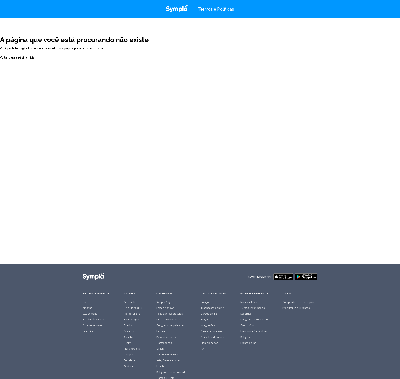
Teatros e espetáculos (169, 313)
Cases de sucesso (211, 331)
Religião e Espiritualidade (171, 372)
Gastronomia (164, 343)
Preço (204, 319)
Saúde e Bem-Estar (167, 354)
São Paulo (130, 302)
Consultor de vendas (213, 337)
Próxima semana (92, 325)
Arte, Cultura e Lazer (168, 360)
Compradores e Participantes (300, 302)
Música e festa (248, 302)
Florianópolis (132, 348)
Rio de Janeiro (132, 313)
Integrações (208, 325)
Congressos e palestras (170, 325)
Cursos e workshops (168, 319)
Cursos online (209, 313)
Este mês (87, 331)
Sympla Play (163, 302)
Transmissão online (212, 308)
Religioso (245, 337)
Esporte (161, 331)
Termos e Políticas (216, 9)
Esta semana (89, 313)
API (203, 348)
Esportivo (246, 313)
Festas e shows (165, 308)
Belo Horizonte (133, 308)
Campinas (130, 354)
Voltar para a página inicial (17, 57)
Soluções (206, 302)
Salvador (129, 331)
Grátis (160, 348)
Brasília (128, 325)
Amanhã (87, 308)
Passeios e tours (166, 337)
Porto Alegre (131, 319)
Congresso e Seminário (254, 319)
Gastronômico (249, 325)
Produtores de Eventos (296, 308)
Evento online (248, 343)
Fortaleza (129, 360)
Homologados (209, 343)
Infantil (160, 366)
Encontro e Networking (253, 331)
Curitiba (128, 337)
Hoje (85, 302)
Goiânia (128, 366)
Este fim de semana (93, 319)
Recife (127, 343)
